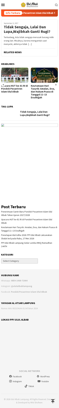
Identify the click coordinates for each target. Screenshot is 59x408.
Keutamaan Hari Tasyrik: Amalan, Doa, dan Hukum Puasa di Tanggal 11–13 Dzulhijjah (43, 91)
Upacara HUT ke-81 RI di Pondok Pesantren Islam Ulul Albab (14, 88)
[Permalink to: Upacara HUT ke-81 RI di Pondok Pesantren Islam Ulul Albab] (14, 75)
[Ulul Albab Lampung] (29, 4)
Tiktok (31, 386)
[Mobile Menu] (4, 5)
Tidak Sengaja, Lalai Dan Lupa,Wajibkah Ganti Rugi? (27, 29)
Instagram (17, 381)
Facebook (17, 376)
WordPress (45, 376)
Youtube (45, 381)
